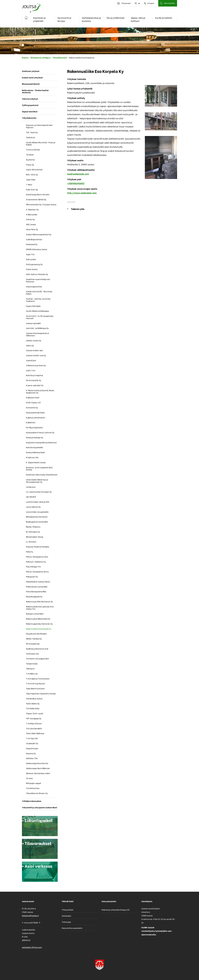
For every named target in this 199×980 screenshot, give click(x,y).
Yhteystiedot (126, 3)
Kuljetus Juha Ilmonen (35, 417)
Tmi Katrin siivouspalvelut (37, 658)
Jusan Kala (30, 179)
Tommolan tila (32, 653)
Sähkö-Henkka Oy (34, 638)
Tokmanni (30, 668)
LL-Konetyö (31, 541)
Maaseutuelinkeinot (31, 83)
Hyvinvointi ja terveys (64, 19)
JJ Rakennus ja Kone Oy (36, 365)
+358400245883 (75, 183)
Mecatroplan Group (34, 536)
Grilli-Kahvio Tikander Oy (37, 274)
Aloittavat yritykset (30, 71)
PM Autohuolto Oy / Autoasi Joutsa (41, 204)
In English (150, 3)
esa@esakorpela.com (78, 173)
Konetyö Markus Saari (35, 452)
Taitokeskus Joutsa (34, 698)
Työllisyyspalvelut (30, 105)
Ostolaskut (66, 915)
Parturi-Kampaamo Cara (37, 556)
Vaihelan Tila (31, 758)
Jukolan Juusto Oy (33, 340)
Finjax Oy (30, 164)
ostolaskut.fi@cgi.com (32, 947)
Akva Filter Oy (32, 229)
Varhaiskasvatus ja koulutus (91, 19)
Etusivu (25, 57)
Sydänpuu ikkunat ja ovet (37, 648)
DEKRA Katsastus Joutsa (36, 249)
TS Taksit (30, 154)
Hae (161, 3)
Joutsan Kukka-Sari (34, 350)
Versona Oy (31, 753)
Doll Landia (31, 259)
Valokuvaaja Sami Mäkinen (38, 768)
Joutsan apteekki (33, 323)
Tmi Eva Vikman (33, 149)
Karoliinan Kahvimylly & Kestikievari (42, 474)
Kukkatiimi (30, 422)
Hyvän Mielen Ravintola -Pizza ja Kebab (40, 143)
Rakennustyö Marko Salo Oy (38, 618)
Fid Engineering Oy (34, 264)
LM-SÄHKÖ (31, 496)
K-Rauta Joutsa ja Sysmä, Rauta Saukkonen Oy (40, 391)
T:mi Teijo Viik (32, 738)
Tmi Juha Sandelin (34, 728)
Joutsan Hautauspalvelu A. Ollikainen (38, 334)
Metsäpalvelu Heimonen (37, 516)
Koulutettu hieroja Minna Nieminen (41, 442)
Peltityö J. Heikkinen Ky (36, 561)
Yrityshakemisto (60, 57)
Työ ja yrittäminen (115, 17)
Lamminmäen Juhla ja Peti (37, 501)
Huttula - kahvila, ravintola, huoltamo (38, 299)
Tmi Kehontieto (32, 788)
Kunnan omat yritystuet (32, 77)
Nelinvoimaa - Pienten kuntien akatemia (35, 91)
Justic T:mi (30, 370)
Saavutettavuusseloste (72, 927)
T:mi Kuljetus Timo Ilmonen (38, 678)
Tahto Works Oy (33, 703)
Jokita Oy (30, 345)
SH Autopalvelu (33, 643)
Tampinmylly (32, 663)
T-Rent (29, 184)
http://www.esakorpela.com (82, 192)
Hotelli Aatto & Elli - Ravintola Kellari (39, 292)
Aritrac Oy (30, 219)
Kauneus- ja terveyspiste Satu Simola (39, 468)
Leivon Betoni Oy (33, 506)
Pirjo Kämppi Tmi (33, 566)
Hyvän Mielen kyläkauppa (37, 310)
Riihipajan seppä (33, 783)
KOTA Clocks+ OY (33, 402)
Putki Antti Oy (32, 189)
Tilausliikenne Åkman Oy (37, 793)
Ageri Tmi (30, 254)
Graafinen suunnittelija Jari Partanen (38, 280)
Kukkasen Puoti (32, 397)
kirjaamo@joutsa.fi (30, 915)
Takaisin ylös (77, 208)
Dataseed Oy (31, 244)
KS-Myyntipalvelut (34, 427)
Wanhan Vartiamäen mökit (38, 773)
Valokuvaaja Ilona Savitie (37, 763)
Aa (139, 3)
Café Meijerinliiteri (34, 239)
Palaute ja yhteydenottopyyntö (115, 909)
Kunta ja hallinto (163, 17)
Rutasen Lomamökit (35, 613)
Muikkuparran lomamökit (37, 521)
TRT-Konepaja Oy (33, 718)
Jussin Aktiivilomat (34, 169)
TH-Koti (29, 778)
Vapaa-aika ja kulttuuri (138, 19)
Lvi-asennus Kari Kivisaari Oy (39, 491)
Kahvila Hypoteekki (34, 447)
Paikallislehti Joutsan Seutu (38, 581)
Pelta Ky (29, 551)
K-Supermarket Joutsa (36, 462)
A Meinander (31, 214)
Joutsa (31, 7)
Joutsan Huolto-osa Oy (36, 355)
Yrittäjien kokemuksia (31, 801)
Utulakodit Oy (32, 743)
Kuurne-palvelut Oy (34, 385)
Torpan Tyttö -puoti (34, 713)
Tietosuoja (66, 921)
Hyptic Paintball (33, 306)
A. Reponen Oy (32, 209)
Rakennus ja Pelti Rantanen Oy (39, 601)
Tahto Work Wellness (35, 733)
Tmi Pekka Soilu (32, 708)
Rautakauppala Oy (34, 596)
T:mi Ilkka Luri (32, 673)
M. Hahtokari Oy (33, 531)
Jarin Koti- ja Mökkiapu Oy (37, 328)
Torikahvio (30, 137)
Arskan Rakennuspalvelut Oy (38, 234)
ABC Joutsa (31, 224)
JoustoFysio (31, 360)
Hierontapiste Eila (34, 286)
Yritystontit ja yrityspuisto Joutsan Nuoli (39, 807)
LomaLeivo (30, 486)
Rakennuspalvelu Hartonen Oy (39, 623)
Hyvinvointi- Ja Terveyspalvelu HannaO (39, 317)
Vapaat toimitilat (29, 111)
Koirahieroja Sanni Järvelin (38, 194)
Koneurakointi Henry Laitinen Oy (40, 432)
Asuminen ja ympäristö (39, 19)
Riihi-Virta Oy (32, 174)
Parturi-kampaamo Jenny (37, 571)
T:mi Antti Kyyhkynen (35, 683)
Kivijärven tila (32, 457)
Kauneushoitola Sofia (35, 412)
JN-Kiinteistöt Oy (33, 380)
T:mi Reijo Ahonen (34, 723)
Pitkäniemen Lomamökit (37, 586)
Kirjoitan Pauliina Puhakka (37, 546)
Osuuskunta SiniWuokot (36, 633)
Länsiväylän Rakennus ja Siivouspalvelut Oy (37, 480)
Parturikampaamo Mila (36, 591)
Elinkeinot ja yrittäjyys (40, 57)
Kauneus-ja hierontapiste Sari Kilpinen (39, 126)
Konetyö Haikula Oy (34, 437)
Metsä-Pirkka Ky (33, 526)
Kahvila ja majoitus (34, 375)
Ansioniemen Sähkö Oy (36, 199)
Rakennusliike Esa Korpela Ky (38, 628)
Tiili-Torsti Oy (32, 132)
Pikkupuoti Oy (32, 576)
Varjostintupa (32, 748)
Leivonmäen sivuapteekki (37, 511)
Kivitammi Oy (32, 407)
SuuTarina (30, 159)
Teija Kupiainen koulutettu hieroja (41, 693)
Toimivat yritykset (30, 98)
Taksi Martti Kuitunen (35, 688)
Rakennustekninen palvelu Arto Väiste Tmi (40, 607)
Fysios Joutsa (31, 269)
